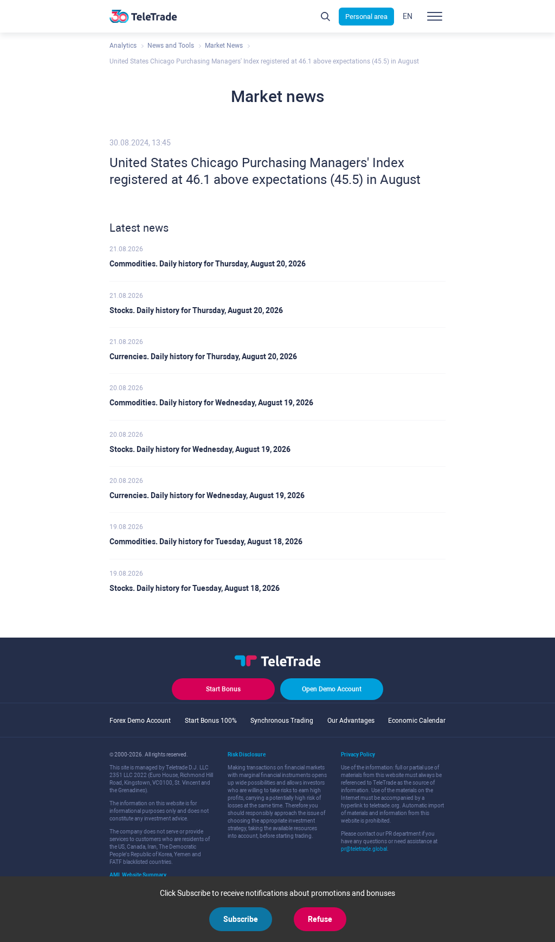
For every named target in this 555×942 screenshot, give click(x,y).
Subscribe (240, 919)
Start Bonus (223, 689)
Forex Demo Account (140, 720)
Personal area (366, 16)
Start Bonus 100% (211, 720)
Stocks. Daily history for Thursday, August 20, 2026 (196, 310)
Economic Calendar (417, 720)
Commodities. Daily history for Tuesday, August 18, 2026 (205, 541)
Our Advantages (351, 720)
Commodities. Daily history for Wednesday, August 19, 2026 (211, 402)
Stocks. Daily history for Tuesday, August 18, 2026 (194, 588)
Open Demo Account (332, 689)
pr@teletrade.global (364, 849)
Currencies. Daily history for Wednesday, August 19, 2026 (207, 495)
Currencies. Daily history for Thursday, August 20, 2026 (203, 356)
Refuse (320, 919)
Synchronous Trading (281, 720)
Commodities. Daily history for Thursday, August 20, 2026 (207, 263)
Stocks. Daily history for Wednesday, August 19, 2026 (200, 449)
